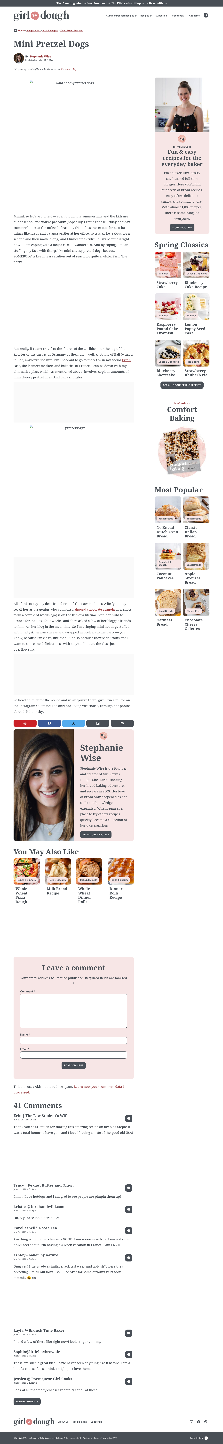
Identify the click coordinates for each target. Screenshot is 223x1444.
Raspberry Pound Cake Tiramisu (167, 328)
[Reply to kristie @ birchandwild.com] (128, 1209)
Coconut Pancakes (165, 575)
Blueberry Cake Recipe (196, 284)
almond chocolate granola (94, 609)
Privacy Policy (63, 1438)
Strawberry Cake (167, 284)
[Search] (205, 15)
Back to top (196, 1438)
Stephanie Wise (40, 56)
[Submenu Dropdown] (136, 16)
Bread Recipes (50, 30)
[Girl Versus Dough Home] (41, 15)
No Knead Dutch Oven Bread (167, 531)
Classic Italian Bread (191, 531)
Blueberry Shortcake (166, 372)
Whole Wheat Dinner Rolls (84, 895)
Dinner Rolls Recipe (116, 893)
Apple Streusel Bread (192, 578)
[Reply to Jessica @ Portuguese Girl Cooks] (128, 1381)
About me (194, 15)
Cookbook (178, 15)
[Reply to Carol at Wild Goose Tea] (128, 1230)
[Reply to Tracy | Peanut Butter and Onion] (128, 1188)
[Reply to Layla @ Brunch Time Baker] (128, 1333)
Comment (27, 991)
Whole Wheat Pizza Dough (21, 895)
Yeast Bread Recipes (71, 30)
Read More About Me (96, 834)
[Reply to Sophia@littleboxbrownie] (128, 1354)
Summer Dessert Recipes (120, 15)
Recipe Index (33, 30)
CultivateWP (111, 1438)
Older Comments (27, 1401)
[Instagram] (191, 1421)
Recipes (144, 15)
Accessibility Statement (81, 1438)
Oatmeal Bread (164, 622)
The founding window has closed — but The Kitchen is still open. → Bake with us (111, 3)
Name (25, 1034)
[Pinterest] (205, 1421)
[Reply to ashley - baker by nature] (128, 1257)
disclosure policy (68, 69)
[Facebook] (198, 1421)
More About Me (182, 227)
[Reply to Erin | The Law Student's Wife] (128, 1118)
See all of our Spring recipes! (182, 385)
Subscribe (161, 15)
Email (24, 1049)
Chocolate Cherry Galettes (194, 624)
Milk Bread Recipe (57, 890)
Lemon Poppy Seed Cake (195, 328)
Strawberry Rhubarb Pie (196, 372)
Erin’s (126, 360)
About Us (63, 1421)
